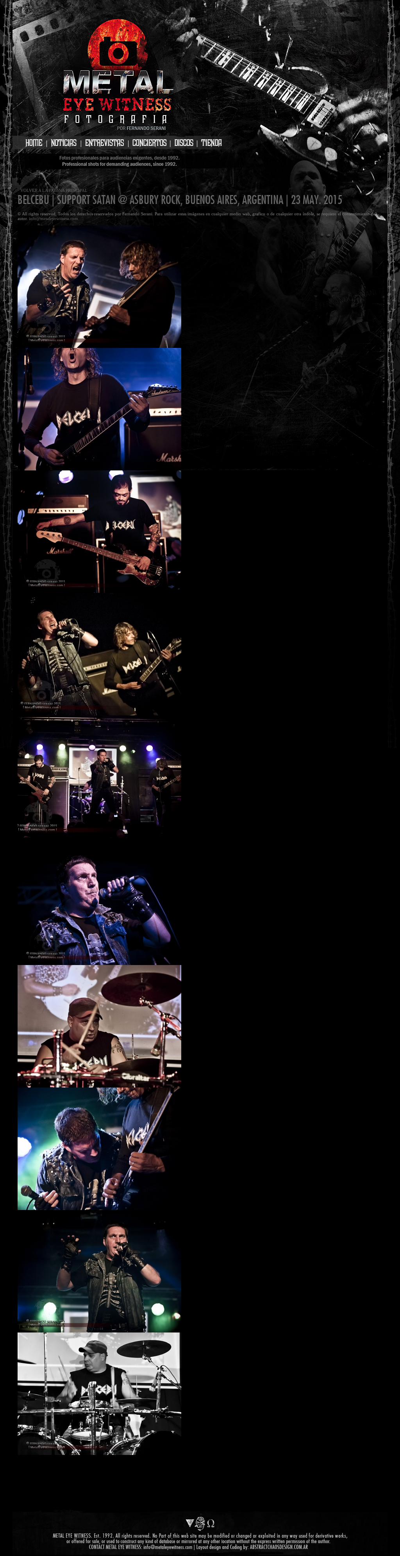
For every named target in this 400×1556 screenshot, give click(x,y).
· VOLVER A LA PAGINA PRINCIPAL (53, 190)
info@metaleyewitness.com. (54, 218)
